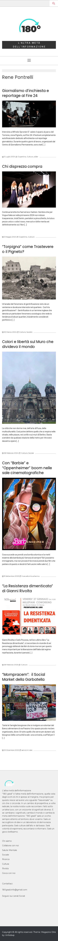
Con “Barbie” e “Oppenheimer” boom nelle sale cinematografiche (27, 467)
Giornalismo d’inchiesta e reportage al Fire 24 (25, 93)
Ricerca (5, 859)
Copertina (22, 157)
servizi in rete (27, 750)
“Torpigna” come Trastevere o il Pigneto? (27, 249)
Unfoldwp (9, 935)
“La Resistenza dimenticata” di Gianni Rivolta (27, 588)
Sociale (31, 453)
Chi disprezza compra (22, 166)
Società (29, 332)
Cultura (30, 157)
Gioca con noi (8, 873)
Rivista (5, 868)
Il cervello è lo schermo (31, 576)
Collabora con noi (10, 845)
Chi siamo (7, 841)
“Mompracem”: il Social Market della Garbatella (23, 677)
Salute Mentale (9, 850)
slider (36, 157)
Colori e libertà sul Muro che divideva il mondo (27, 344)
